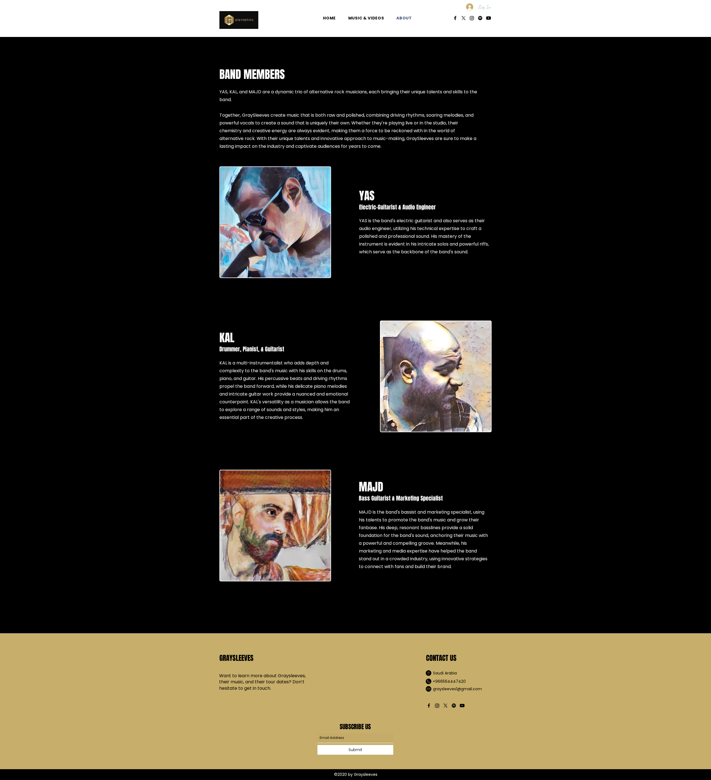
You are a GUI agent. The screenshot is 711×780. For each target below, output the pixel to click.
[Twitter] (463, 18)
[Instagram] (472, 18)
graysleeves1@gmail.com (457, 689)
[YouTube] (488, 18)
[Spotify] (480, 18)
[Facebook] (455, 18)
